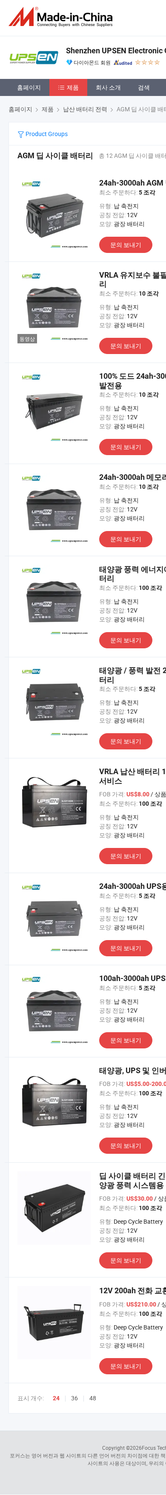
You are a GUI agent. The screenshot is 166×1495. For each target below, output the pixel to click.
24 (56, 1398)
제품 (73, 87)
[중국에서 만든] (62, 17)
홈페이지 (29, 87)
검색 (144, 87)
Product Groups (46, 134)
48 (92, 1398)
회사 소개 (108, 87)
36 (74, 1398)
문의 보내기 (125, 245)
